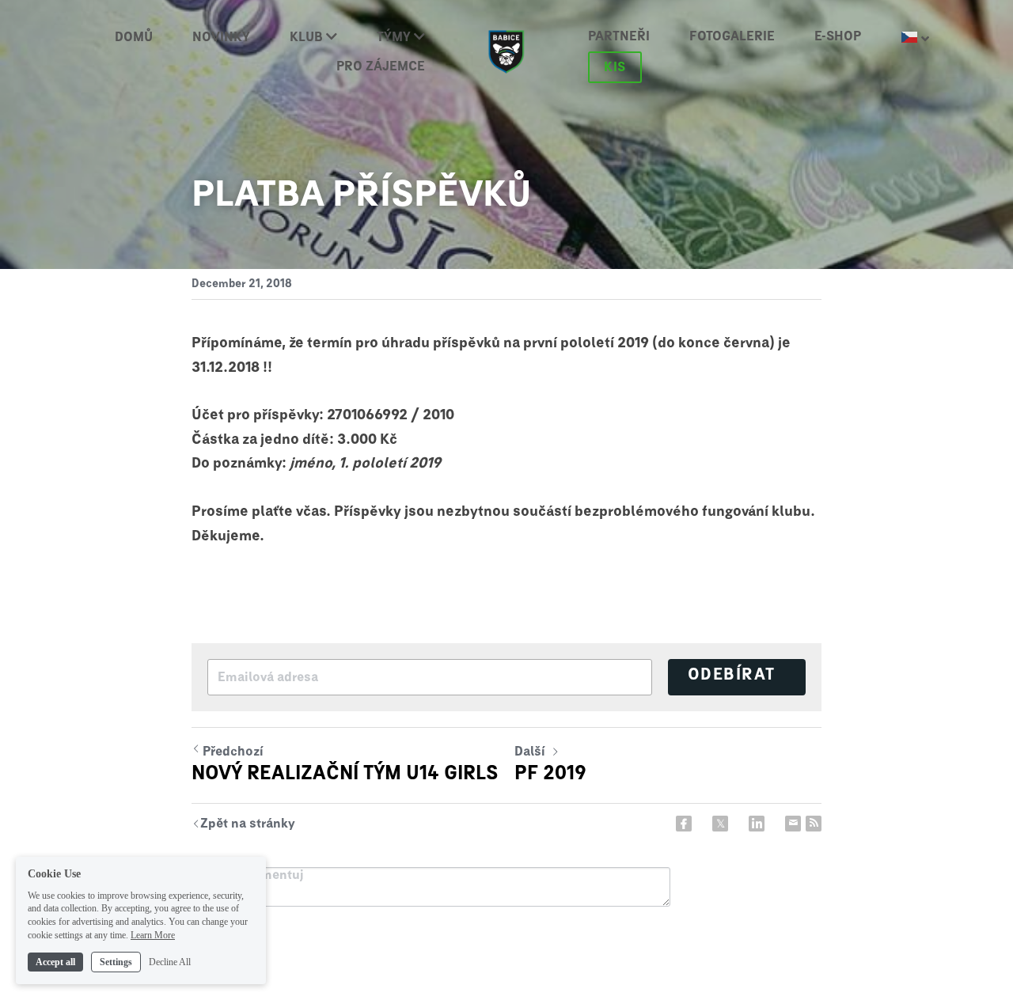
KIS (615, 67)
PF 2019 (550, 773)
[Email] (793, 823)
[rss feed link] (813, 823)
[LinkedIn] (756, 823)
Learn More (153, 935)
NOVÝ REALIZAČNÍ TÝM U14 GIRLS (345, 773)
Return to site (243, 825)
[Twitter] (720, 823)
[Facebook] (684, 823)
